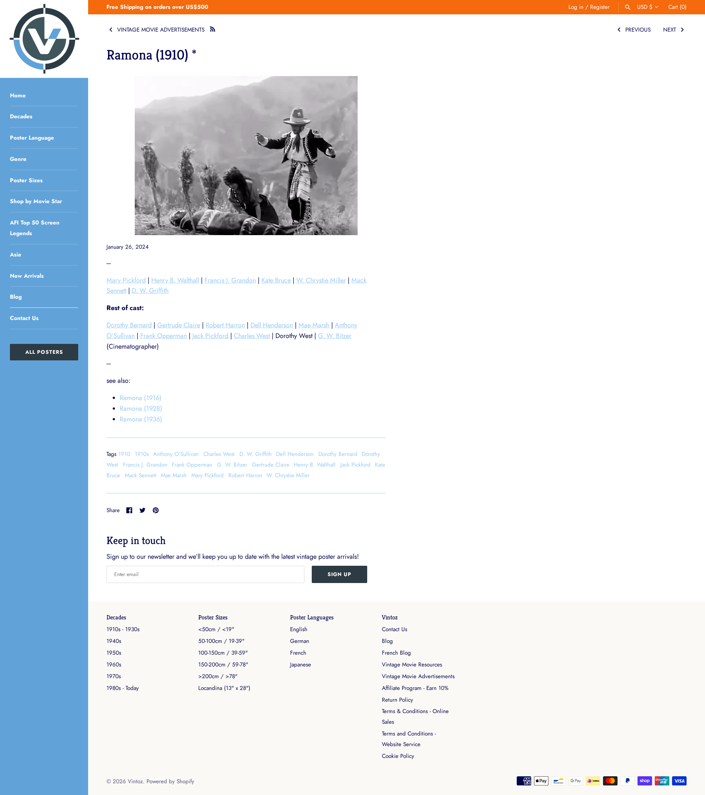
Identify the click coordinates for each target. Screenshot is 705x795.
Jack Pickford (210, 336)
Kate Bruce (276, 280)
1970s (113, 676)
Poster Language (32, 138)
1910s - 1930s (123, 629)
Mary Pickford (126, 280)
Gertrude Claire (178, 325)
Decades (21, 116)
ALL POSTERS (44, 352)
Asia (15, 255)
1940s (113, 641)
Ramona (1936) (141, 419)
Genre (18, 159)
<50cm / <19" (216, 629)
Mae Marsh (314, 325)
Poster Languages (312, 617)
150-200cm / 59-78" (223, 665)
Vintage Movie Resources (412, 665)
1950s (113, 653)
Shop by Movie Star (36, 201)
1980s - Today (122, 688)
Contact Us (24, 318)
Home (18, 95)
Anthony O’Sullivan (176, 454)
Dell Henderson (271, 325)
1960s (113, 665)
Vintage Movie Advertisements (418, 676)
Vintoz (390, 617)
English (298, 629)
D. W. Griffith (150, 290)
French (298, 653)
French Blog (396, 653)
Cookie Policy (398, 756)
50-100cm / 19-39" (221, 641)
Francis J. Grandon (230, 280)
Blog (16, 297)
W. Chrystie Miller (321, 280)
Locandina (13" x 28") (224, 688)
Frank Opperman (163, 336)
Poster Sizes (26, 180)
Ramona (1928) (141, 408)
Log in (575, 7)
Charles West (252, 336)
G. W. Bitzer (334, 336)
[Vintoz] (44, 39)
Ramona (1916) (141, 398)
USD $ (644, 7)
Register (600, 7)
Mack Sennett (140, 475)
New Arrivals (27, 276)
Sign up (339, 574)
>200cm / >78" (218, 676)
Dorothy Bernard (129, 325)
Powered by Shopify (170, 781)
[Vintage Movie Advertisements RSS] (212, 28)
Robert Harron (225, 325)
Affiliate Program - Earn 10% (415, 688)
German (299, 641)
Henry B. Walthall (175, 280)
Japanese (300, 665)
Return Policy (397, 700)
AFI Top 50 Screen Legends (34, 228)
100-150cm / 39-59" (223, 653)
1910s (142, 454)
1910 (124, 454)
